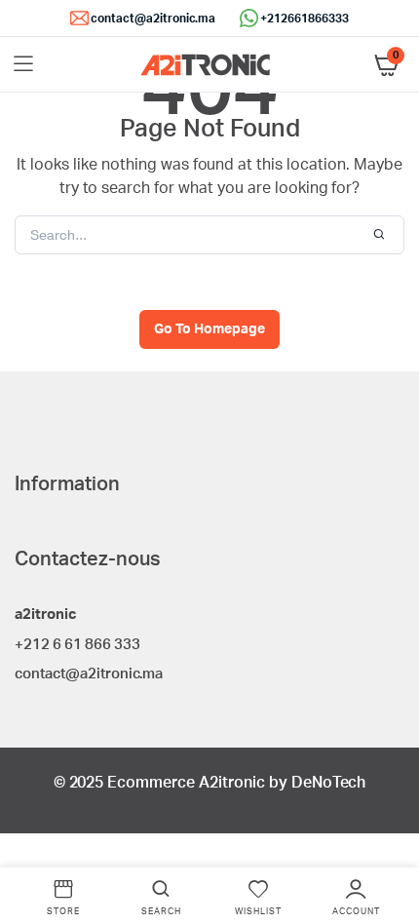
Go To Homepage (209, 329)
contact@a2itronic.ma (153, 18)
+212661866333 (304, 18)
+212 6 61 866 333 (77, 644)
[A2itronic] (205, 65)
